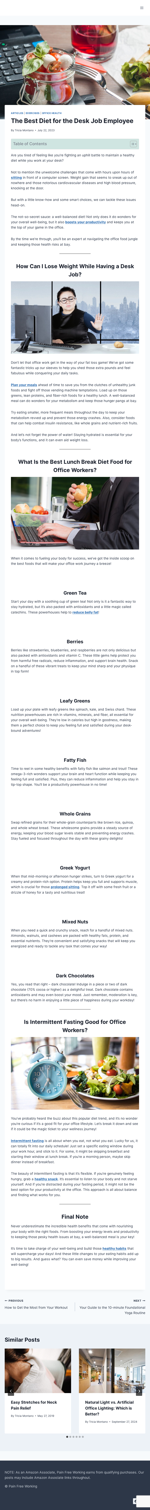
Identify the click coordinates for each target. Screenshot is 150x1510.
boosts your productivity (85, 222)
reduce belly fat (85, 612)
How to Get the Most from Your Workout (36, 1304)
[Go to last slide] (11, 1391)
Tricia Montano (24, 130)
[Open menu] (141, 8)
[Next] (139, 1391)
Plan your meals (24, 385)
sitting (16, 178)
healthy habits (114, 1248)
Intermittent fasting (27, 1141)
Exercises (33, 113)
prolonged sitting (65, 887)
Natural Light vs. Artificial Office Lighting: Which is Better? (109, 1408)
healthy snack (46, 1179)
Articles (17, 113)
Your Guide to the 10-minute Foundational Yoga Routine (112, 1307)
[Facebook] (136, 1501)
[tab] (67, 1437)
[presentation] (38, 1371)
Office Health (52, 113)
